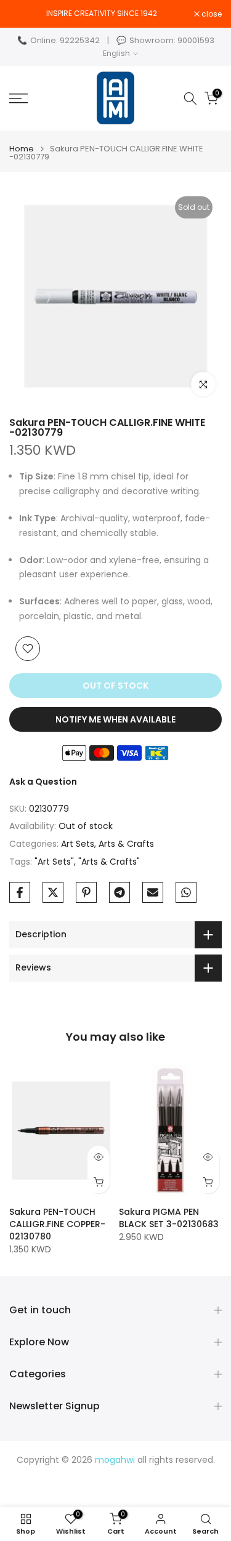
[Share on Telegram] (119, 892)
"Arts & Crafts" (109, 861)
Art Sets (77, 844)
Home (21, 149)
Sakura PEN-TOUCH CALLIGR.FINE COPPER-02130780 (57, 1224)
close (211, 14)
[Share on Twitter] (53, 892)
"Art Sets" (54, 861)
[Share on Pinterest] (86, 892)
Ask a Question (43, 781)
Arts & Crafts (126, 844)
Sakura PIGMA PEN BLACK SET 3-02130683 (169, 1218)
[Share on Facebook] (19, 892)
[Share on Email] (152, 892)
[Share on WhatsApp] (186, 892)
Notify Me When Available (115, 719)
